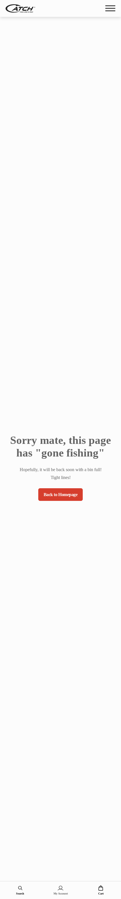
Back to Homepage (60, 494)
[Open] (110, 8)
